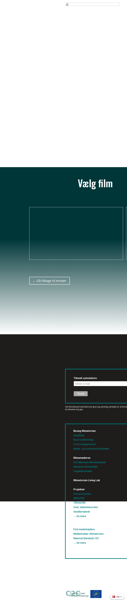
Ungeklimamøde (82, 471)
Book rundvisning (83, 439)
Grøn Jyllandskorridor (85, 507)
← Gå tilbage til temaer (49, 281)
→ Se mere (79, 516)
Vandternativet (81, 511)
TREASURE (79, 502)
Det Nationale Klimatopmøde (89, 462)
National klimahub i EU (86, 538)
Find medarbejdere (84, 529)
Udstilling (78, 435)
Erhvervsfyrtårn (82, 493)
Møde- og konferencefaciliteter (91, 448)
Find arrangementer (84, 444)
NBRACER (78, 498)
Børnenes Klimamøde (85, 466)
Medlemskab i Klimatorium (88, 533)
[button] (117, 596)
